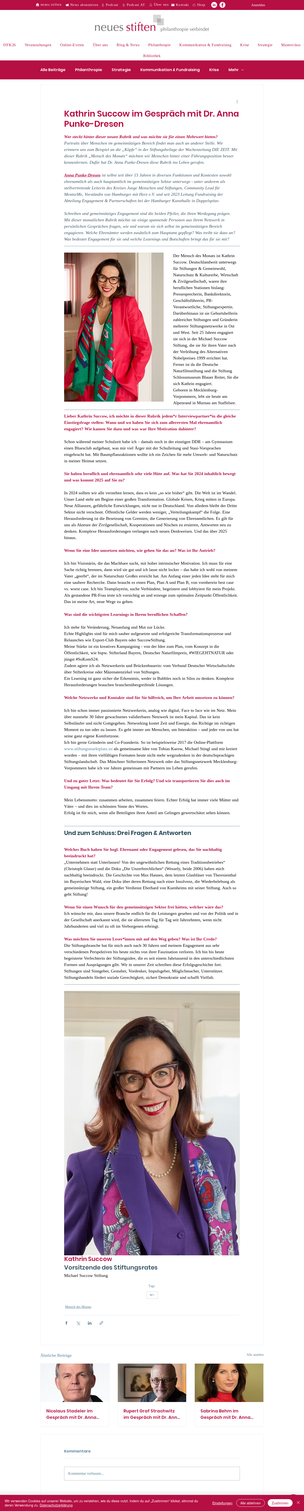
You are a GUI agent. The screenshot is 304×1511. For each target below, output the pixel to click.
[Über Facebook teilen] (66, 1323)
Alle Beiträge (53, 70)
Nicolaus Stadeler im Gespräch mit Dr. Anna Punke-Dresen (71, 1414)
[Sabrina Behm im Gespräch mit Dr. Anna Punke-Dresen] (229, 1383)
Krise (214, 70)
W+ (152, 1295)
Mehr (233, 70)
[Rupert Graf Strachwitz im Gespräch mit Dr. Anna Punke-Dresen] (152, 1383)
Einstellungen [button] (222, 1503)
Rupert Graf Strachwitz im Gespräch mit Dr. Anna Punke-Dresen (152, 1414)
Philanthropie (88, 70)
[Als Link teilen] (101, 1323)
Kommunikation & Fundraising (170, 70)
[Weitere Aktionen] (237, 101)
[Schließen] (298, 1503)
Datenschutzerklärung (56, 1505)
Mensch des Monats (78, 1307)
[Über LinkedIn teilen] (89, 1323)
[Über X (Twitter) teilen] (78, 1323)
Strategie (121, 70)
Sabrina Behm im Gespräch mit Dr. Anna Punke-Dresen (225, 1414)
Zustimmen (280, 1503)
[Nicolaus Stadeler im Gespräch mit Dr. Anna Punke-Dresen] (75, 1383)
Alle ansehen (255, 1355)
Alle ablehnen (250, 1503)
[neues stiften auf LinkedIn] (214, 5)
